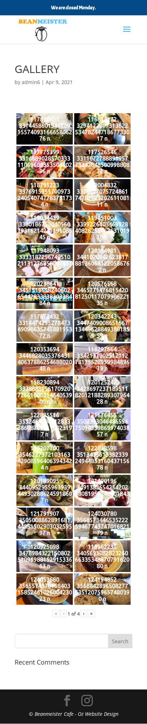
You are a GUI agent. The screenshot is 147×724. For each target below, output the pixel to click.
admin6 (31, 82)
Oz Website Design (98, 713)
